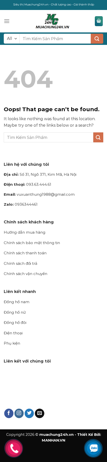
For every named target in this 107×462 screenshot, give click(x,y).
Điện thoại (13, 333)
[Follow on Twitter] (29, 413)
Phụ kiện (12, 343)
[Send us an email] (39, 413)
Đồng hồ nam (16, 301)
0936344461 (21, 204)
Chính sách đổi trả (20, 263)
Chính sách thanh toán (25, 253)
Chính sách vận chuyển (25, 273)
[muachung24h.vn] (52, 21)
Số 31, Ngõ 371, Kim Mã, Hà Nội (40, 174)
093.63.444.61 (27, 184)
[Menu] (7, 21)
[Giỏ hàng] (99, 21)
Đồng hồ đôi (15, 322)
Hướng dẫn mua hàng (24, 232)
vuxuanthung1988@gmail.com (39, 194)
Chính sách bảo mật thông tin (32, 242)
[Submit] (97, 39)
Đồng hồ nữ (15, 312)
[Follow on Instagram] (19, 413)
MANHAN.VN (53, 440)
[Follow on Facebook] (9, 413)
